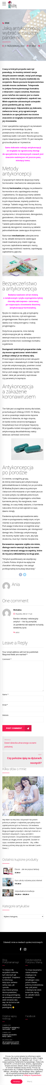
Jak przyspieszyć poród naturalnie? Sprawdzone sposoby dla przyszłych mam (11, 1044)
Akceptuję (16, 1081)
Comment (6, 659)
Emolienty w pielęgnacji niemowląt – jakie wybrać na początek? (10, 1029)
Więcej (29, 1081)
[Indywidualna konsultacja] (8, 892)
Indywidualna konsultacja (24, 891)
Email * (5, 705)
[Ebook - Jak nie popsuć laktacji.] (8, 871)
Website (5, 715)
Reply (17, 632)
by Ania (32, 46)
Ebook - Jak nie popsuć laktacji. (27, 869)
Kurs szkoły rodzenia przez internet (28, 880)
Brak (7, 23)
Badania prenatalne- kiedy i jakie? (9, 1035)
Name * (5, 694)
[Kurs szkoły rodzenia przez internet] (8, 882)
